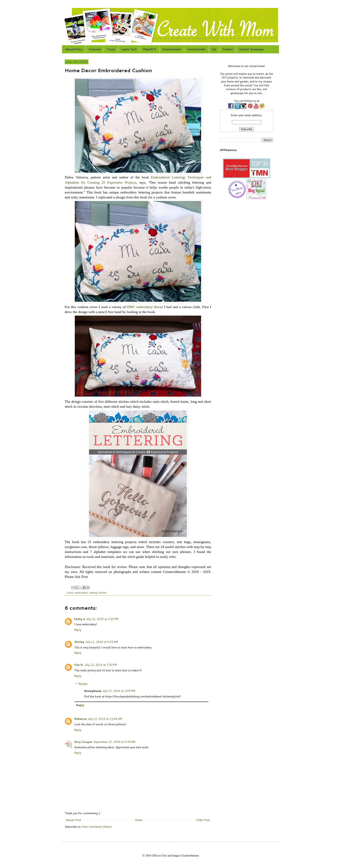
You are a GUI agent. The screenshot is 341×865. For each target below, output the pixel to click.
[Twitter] (237, 108)
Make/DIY (149, 49)
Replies (83, 684)
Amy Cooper (83, 742)
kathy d (79, 619)
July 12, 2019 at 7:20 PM (101, 665)
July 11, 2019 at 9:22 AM (101, 642)
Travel (111, 49)
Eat (214, 49)
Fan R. (78, 665)
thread (102, 592)
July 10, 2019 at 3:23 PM (102, 619)
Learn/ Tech (129, 49)
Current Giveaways (251, 49)
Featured (94, 49)
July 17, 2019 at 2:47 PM (119, 691)
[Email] (262, 108)
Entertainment (172, 49)
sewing (93, 592)
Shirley (79, 642)
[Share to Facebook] (84, 588)
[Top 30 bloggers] (246, 177)
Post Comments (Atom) (96, 827)
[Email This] (73, 588)
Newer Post (73, 820)
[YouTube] (256, 108)
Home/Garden (196, 49)
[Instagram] (243, 108)
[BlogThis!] (77, 588)
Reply (77, 630)
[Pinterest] (249, 108)
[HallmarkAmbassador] (236, 198)
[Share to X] (80, 588)
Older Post (203, 820)
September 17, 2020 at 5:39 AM (114, 742)
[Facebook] (231, 108)
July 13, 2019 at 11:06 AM (105, 719)
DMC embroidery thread (145, 307)
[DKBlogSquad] (256, 198)
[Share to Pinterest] (88, 588)
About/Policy (73, 49)
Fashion (228, 49)
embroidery (81, 592)
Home (138, 820)
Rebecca (80, 719)
